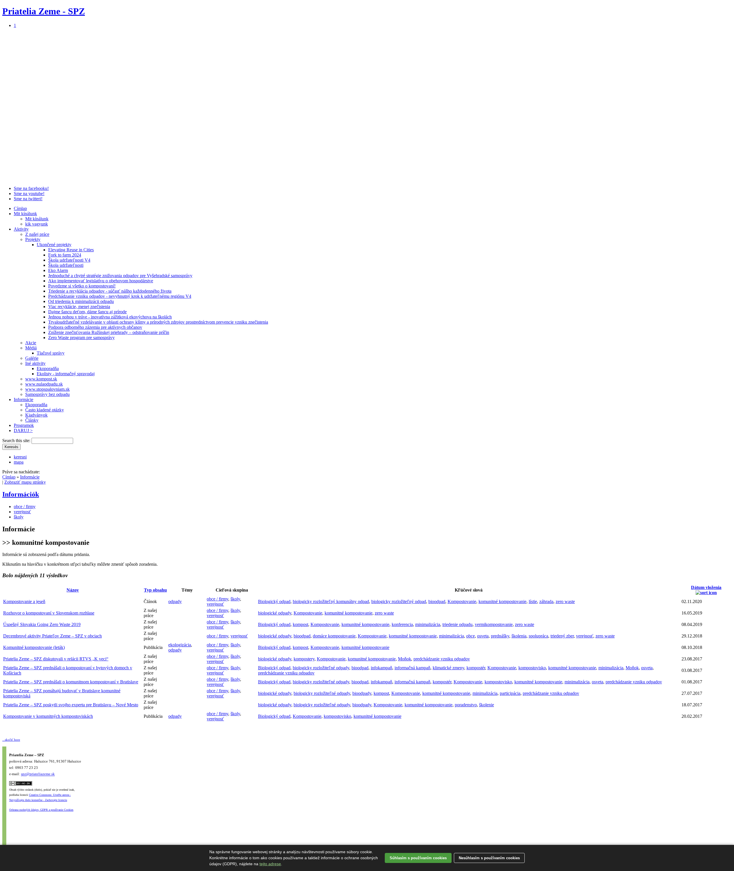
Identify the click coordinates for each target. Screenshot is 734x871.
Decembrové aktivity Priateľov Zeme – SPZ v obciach (52, 635)
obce (470, 635)
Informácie (23, 399)
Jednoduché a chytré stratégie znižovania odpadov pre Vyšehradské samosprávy (120, 275)
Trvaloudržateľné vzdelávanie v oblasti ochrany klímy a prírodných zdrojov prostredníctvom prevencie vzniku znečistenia (158, 322)
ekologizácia (179, 644)
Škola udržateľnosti (65, 265)
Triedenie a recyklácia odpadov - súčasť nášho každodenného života (109, 291)
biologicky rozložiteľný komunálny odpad (331, 601)
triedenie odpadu (457, 624)
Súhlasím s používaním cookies (418, 858)
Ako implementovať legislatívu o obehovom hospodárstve (100, 280)
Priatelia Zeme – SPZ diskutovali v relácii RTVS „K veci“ (55, 658)
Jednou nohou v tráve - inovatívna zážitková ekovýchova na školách (110, 316)
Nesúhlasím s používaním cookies (489, 858)
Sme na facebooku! (31, 188)
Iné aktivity (35, 363)
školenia (519, 635)
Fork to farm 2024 (64, 254)
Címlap (20, 208)
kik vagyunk (36, 223)
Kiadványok (36, 415)
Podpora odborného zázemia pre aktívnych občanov (95, 327)
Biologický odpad (274, 601)
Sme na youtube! (29, 193)
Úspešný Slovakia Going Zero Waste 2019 (42, 624)
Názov (73, 590)
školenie (486, 704)
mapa (19, 462)
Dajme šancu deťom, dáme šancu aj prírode (87, 311)
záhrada (546, 601)
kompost (300, 624)
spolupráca (538, 635)
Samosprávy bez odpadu (47, 394)
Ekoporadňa (48, 368)
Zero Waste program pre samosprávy (81, 337)
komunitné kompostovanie (502, 601)
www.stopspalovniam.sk (47, 389)
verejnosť (22, 511)
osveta (483, 635)
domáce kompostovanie (334, 635)
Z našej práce (37, 234)
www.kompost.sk (41, 378)
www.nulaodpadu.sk (44, 384)
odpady (175, 601)
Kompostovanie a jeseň (24, 601)
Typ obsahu (155, 590)
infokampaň (381, 667)
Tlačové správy (51, 353)
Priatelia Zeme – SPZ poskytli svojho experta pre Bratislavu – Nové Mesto (70, 704)
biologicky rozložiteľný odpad (398, 601)
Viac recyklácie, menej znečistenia (79, 306)
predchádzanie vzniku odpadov (441, 658)
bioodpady (361, 693)
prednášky (500, 635)
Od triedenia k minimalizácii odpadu (81, 301)
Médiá (31, 347)
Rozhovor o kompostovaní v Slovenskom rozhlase (48, 613)
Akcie (30, 342)
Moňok (404, 658)
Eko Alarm (58, 270)
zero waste (565, 601)
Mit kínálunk (25, 213)
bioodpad (436, 601)
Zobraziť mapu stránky (25, 482)
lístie (533, 601)
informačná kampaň (412, 667)
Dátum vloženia (706, 587)
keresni (20, 456)
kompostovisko (532, 667)
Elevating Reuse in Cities (71, 249)
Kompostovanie (462, 601)
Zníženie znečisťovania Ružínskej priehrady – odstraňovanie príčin (108, 332)
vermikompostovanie (494, 624)
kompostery (304, 658)
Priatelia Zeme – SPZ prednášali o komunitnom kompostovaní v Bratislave (70, 681)
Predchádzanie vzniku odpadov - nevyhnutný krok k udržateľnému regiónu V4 (119, 296)
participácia (510, 693)
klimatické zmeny (448, 667)
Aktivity (21, 229)
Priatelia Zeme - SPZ (43, 11)
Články (31, 420)
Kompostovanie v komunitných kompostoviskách (48, 716)
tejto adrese (270, 864)
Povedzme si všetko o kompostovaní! (82, 285)
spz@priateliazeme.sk (38, 774)
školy (19, 516)
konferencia (402, 624)
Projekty (32, 239)
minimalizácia (427, 624)
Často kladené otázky (44, 409)
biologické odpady (274, 613)
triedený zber (562, 635)
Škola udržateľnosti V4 (69, 260)
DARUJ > (23, 430)
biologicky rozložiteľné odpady (321, 667)
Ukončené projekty (54, 244)
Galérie (31, 358)
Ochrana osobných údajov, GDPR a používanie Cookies (41, 809)
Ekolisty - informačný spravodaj (66, 373)
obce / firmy (25, 506)
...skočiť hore (11, 739)
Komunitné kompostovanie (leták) (34, 647)
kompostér (475, 667)
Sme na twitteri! (28, 198)
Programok (24, 425)
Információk (20, 494)
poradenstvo (466, 704)
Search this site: (17, 440)
